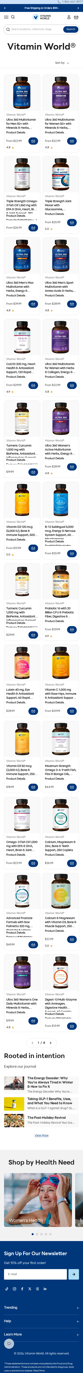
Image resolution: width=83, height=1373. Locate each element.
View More (42, 1135)
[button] (33, 1234)
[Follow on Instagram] (14, 1289)
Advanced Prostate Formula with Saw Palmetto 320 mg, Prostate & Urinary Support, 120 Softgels (20, 926)
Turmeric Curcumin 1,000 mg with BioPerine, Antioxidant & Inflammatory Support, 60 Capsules (22, 453)
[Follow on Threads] (37, 1289)
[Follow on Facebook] (22, 1289)
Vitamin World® (16, 115)
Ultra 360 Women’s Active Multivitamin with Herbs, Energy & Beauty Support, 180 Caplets (58, 453)
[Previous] (4, 8)
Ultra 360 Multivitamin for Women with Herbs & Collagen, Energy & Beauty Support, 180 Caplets (60, 372)
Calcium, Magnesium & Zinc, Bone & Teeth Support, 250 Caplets (60, 846)
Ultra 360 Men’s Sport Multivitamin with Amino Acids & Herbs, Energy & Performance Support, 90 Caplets (60, 291)
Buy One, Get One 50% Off (41, 8)
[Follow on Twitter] (30, 1289)
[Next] (78, 8)
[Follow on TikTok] (7, 1289)
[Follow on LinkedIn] (45, 1289)
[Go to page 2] (51, 1043)
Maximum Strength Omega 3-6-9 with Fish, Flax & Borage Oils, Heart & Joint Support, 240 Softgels (60, 774)
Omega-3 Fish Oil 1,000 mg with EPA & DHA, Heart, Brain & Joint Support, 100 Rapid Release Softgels (21, 850)
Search (70, 29)
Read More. (39, 1371)
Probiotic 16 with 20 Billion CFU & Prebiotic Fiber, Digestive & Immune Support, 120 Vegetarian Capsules (59, 616)
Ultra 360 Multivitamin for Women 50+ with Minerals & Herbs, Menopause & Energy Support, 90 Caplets (60, 128)
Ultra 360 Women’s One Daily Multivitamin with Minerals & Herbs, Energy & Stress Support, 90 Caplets (22, 1007)
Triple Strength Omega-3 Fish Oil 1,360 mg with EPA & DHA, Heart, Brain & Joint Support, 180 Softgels (22, 209)
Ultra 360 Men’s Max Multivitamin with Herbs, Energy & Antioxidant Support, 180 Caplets (20, 291)
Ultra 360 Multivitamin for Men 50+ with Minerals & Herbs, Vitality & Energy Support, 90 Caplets (21, 128)
